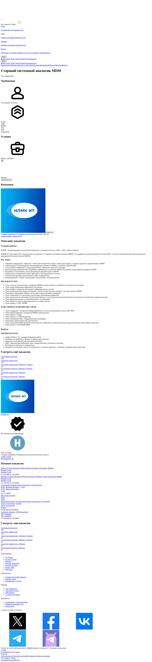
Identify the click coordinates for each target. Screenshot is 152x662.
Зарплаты (58, 65)
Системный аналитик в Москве (13, 377)
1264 (15, 648)
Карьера (12, 660)
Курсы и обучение (26, 65)
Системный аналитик (9, 357)
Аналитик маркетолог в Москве (13, 373)
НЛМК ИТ (49, 232)
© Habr (3, 650)
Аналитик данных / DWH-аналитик (14, 512)
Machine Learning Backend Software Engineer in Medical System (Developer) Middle (31, 477)
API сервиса (10, 593)
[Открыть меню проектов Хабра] (2, 19)
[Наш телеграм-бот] (51, 646)
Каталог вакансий (12, 563)
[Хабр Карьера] (9, 22)
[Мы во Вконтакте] (84, 629)
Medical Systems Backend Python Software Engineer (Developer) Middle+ (27, 468)
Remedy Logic (6, 470)
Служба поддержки (12, 595)
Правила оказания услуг (14, 604)
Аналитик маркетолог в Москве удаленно (17, 365)
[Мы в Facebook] (51, 629)
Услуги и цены (11, 559)
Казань (18, 503)
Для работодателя (12, 591)
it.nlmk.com (5, 236)
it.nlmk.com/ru (6, 457)
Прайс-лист (9, 606)
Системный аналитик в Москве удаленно (16, 369)
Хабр (3, 660)
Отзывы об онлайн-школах (15, 577)
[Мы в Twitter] (17, 629)
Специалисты (13, 65)
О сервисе (9, 557)
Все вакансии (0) (15, 236)
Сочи (23, 487)
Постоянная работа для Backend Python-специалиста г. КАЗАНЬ (25, 501)
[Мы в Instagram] (117, 629)
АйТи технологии (8, 503)
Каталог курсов (11, 565)
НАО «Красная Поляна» (10, 487)
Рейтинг (51, 65)
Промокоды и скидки (13, 581)
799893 (29, 648)
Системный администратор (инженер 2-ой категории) (21, 485)
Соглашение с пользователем (16, 602)
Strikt (3, 497)
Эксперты (36, 65)
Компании (44, 65)
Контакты (9, 569)
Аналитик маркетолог (9, 361)
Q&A (7, 660)
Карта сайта (9, 567)
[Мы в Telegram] (17, 646)
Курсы (17, 660)
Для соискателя (11, 589)
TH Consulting (6, 514)
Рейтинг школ (10, 579)
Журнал (65, 65)
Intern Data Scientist (8, 495)
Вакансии (4, 65)
